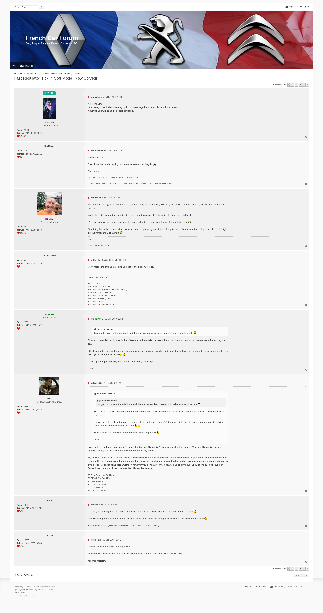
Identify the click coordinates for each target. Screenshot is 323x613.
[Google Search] (41, 7)
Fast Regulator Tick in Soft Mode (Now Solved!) (56, 78)
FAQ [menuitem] (14, 66)
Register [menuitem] (292, 7)
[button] (289, 85)
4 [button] (303, 84)
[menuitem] (26, 65)
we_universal (23, 590)
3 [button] (300, 84)
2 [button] (296, 84)
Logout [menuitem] (306, 7)
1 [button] (292, 84)
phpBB (26, 587)
